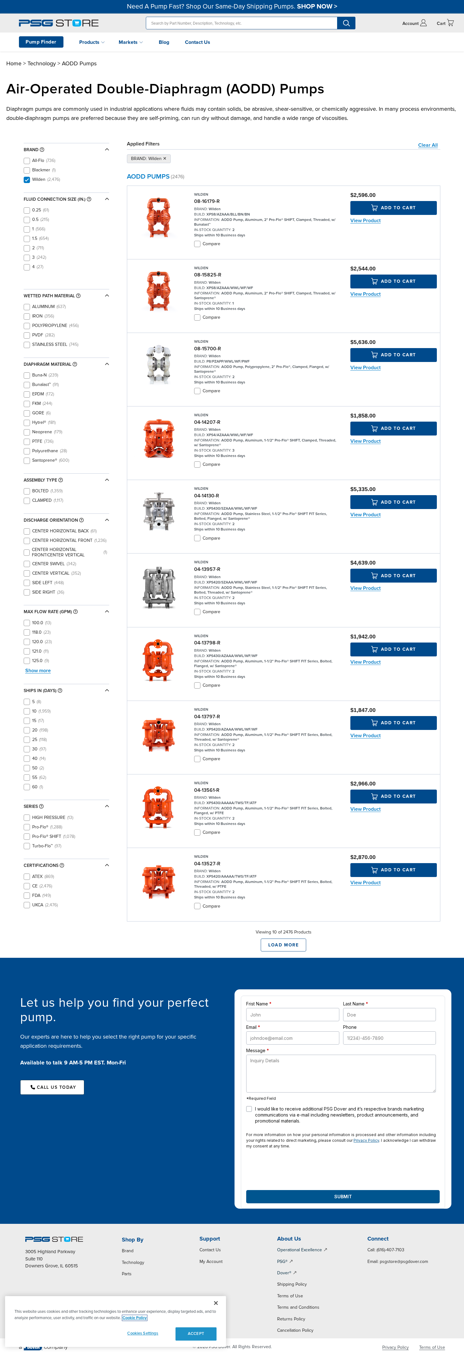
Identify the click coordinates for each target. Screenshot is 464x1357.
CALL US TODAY (56, 1087)
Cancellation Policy (295, 1330)
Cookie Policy (134, 1317)
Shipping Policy (292, 1284)
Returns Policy (291, 1319)
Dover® (284, 1273)
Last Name (354, 1003)
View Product (365, 220)
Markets (129, 42)
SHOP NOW (314, 6)
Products (90, 42)
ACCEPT (196, 1333)
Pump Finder (41, 42)
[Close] (216, 1303)
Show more (38, 670)
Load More (283, 945)
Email (251, 1027)
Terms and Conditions (298, 1307)
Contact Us (197, 42)
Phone (350, 1027)
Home (13, 63)
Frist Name (257, 1003)
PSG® (282, 1261)
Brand (128, 1250)
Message (255, 1050)
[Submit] (346, 23)
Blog (164, 42)
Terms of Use (290, 1296)
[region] (115, 1321)
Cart (441, 23)
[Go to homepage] (58, 23)
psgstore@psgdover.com (404, 1261)
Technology (41, 63)
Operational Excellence (299, 1250)
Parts (127, 1274)
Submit (343, 1196)
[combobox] (250, 23)
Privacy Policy (366, 1140)
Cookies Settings (142, 1333)
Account (410, 23)
